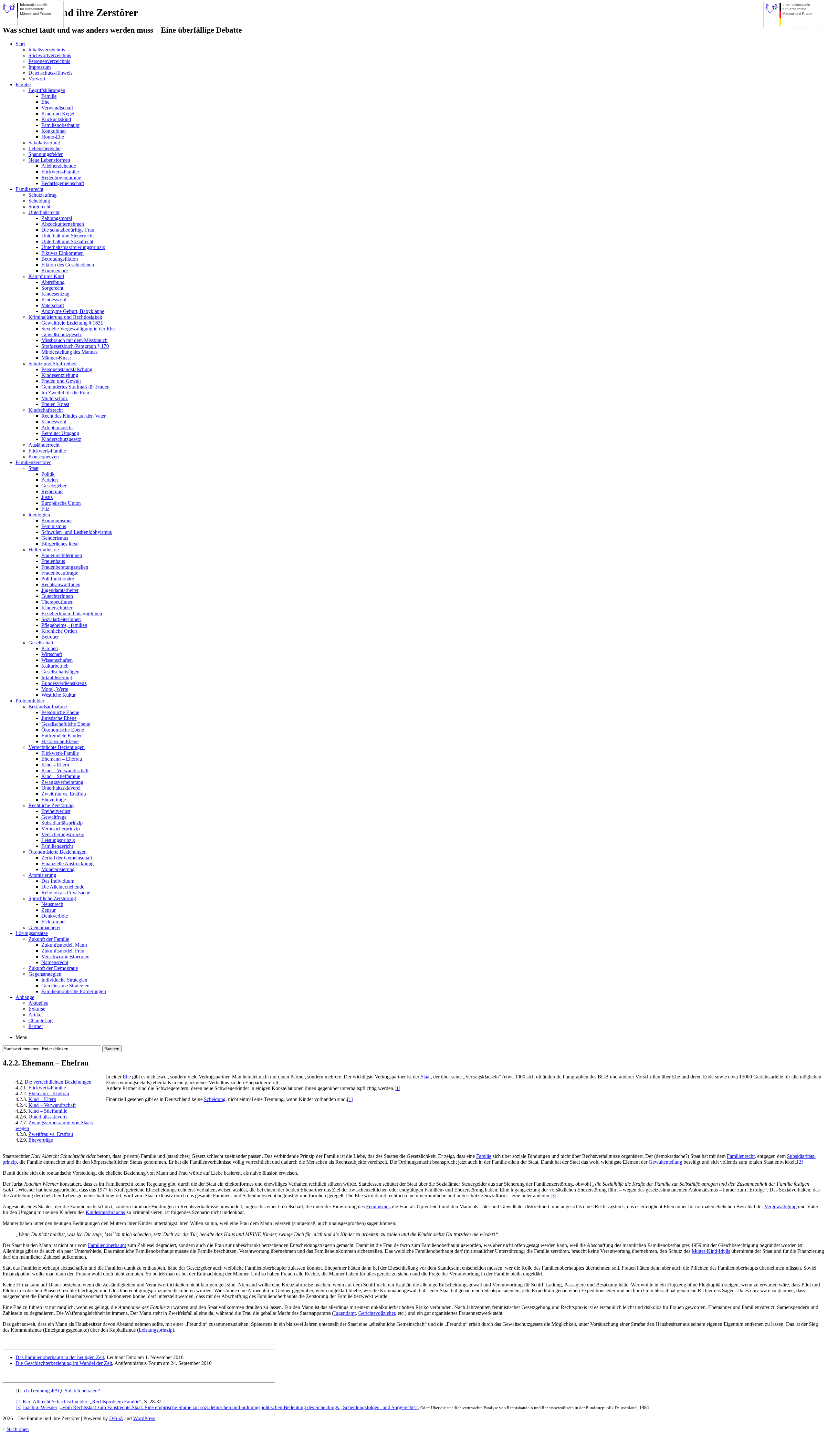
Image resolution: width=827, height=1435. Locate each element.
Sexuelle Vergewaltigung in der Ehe (78, 328)
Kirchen (49, 648)
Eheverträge (53, 799)
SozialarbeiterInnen (61, 619)
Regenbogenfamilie (61, 177)
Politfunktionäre (57, 578)
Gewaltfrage (54, 817)
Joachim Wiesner (40, 1407)
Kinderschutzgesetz (61, 439)
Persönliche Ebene (60, 712)
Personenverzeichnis (49, 61)
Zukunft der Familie (48, 939)
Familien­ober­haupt (107, 1245)
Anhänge (25, 997)
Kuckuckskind (56, 119)
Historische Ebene (60, 741)
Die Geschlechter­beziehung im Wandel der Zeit (64, 1363)
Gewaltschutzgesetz (61, 334)
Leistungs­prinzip (156, 1330)
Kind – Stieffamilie (60, 776)
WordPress (144, 1418)
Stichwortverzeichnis (49, 55)
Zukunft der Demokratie (53, 968)
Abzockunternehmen (62, 224)
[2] (800, 1162)
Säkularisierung (44, 142)
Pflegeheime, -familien (64, 625)
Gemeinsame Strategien (65, 985)
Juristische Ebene (59, 718)
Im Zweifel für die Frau (65, 392)
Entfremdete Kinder (61, 735)
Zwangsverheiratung (62, 782)
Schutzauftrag (42, 195)
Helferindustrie (43, 549)
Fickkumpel (53, 921)
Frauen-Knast (55, 404)
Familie (23, 84)
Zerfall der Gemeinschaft (66, 857)
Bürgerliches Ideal (60, 543)
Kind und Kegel (57, 113)
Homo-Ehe (52, 137)
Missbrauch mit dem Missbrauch (74, 340)
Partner (35, 1026)
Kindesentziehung (59, 375)
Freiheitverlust (55, 811)
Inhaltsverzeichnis (46, 49)
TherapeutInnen (57, 602)
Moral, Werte (54, 689)
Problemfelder (30, 700)
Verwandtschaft (57, 107)
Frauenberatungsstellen (64, 567)
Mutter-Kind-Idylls (711, 1251)
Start (20, 44)
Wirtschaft (51, 654)
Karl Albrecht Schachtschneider (55, 1401)
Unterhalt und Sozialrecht (67, 241)
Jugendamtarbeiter (60, 590)
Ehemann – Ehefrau (61, 759)
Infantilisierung (56, 677)
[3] (553, 1195)
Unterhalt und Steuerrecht (67, 235)
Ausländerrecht (43, 445)
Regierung (52, 491)
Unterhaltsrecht (43, 212)
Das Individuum (57, 881)
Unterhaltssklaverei (60, 788)
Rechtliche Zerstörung (51, 805)
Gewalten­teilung (665, 1162)
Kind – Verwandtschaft (65, 770)
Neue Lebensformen (49, 160)
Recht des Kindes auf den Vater (73, 416)
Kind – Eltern (55, 764)
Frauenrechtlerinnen (61, 555)
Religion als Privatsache (65, 892)
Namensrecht (54, 962)
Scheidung (39, 200)
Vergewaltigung (780, 1206)
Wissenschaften (57, 660)
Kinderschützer (56, 607)
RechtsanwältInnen (60, 584)
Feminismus (53, 526)
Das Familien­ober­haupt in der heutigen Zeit (60, 1357)
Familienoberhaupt (60, 125)
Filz (45, 509)
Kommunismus (56, 520)
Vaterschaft (52, 305)
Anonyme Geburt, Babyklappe (72, 311)
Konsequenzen (43, 456)
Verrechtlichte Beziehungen (56, 747)
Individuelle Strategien (64, 980)
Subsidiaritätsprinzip (62, 823)
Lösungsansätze (32, 933)
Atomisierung (42, 875)
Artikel (35, 1014)
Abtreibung (53, 282)
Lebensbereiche (44, 148)
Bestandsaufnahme (47, 706)
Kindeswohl (53, 299)
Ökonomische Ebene (62, 730)
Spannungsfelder (45, 154)
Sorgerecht (39, 206)
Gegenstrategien (44, 974)
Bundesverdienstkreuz (64, 683)
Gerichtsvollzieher (376, 1313)
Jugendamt (345, 1313)
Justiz (47, 497)
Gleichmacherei (44, 927)
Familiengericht (57, 846)
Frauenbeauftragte (59, 573)
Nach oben (17, 1429)
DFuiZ (116, 1418)
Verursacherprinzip (60, 828)
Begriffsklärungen (46, 90)
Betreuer (50, 637)
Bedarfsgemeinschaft (62, 183)
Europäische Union (61, 503)
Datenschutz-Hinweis (50, 73)
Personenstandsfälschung (66, 369)
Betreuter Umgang (60, 433)
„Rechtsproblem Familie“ (115, 1401)
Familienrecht (29, 189)
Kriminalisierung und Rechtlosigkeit (65, 317)
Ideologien (39, 514)
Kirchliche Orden (59, 631)
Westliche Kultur (58, 695)
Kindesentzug (55, 293)
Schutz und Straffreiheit (52, 363)
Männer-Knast (56, 357)
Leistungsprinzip (58, 840)
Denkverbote (54, 916)
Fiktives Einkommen (62, 253)
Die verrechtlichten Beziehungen (58, 1082)
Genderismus (54, 538)
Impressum (39, 67)
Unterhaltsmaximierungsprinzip (73, 247)
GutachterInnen (57, 596)
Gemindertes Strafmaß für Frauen (75, 387)
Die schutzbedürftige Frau (67, 230)
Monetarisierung (58, 869)
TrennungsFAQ (46, 1390)
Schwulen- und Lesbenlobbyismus (76, 532)
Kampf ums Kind (46, 276)
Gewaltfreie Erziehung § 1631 (72, 323)
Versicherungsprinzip (62, 834)
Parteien (49, 480)
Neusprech (52, 904)
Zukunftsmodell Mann (64, 945)
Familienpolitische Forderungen (73, 991)
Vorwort (36, 78)
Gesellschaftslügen (60, 671)
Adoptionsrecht (57, 427)
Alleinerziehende (58, 166)
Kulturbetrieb (54, 666)
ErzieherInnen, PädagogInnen (71, 613)
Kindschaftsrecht (45, 410)
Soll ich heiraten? (82, 1390)
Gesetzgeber (54, 485)
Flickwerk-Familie (60, 171)
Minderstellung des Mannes (69, 352)
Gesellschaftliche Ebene (65, 724)
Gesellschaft (40, 642)
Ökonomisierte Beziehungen (57, 852)
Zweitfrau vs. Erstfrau (63, 793)
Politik (48, 474)
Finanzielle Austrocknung (67, 863)
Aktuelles (38, 1003)
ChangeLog (40, 1020)
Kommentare (54, 270)
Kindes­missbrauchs (105, 1212)
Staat (33, 468)
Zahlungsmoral (56, 218)
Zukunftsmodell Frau (62, 950)
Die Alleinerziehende (62, 886)
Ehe (45, 102)
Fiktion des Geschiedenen (67, 264)
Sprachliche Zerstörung (52, 898)
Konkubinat (53, 131)
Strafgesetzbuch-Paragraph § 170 (75, 346)
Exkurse (36, 1009)
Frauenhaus (53, 561)
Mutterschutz (54, 398)
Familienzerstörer (33, 462)
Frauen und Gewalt (61, 381)
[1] (397, 1088)
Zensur (48, 910)
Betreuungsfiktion (59, 259)
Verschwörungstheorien (65, 956)
